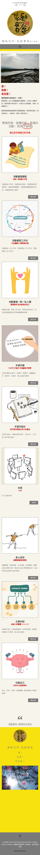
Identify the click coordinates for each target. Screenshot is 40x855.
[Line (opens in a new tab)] (24, 5)
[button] (20, 46)
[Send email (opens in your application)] (20, 5)
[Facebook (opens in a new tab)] (16, 5)
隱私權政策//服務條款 (20, 851)
